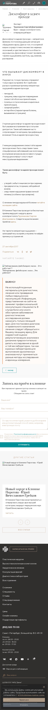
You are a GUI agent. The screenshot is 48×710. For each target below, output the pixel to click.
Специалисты (8, 592)
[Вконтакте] (4, 659)
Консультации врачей (12, 572)
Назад (11, 370)
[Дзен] (28, 659)
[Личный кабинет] (38, 3)
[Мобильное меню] (44, 3)
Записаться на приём (23, 549)
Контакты (7, 604)
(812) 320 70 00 (10, 627)
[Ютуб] (22, 659)
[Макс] (16, 659)
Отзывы (5, 596)
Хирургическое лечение (13, 568)
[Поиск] (28, 3)
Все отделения (9, 580)
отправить (24, 445)
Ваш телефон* (7, 409)
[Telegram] (26, 251)
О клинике (15, 9)
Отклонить (24, 705)
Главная (5, 9)
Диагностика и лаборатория (15, 576)
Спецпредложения (11, 600)
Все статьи (24, 530)
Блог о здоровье (28, 9)
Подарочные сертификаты (14, 620)
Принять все (24, 700)
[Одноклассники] (22, 251)
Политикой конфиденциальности (25, 434)
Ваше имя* (5, 400)
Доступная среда (9, 665)
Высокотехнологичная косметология (19, 563)
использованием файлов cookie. (31, 695)
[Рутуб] (34, 659)
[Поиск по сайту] (3, 675)
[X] (30, 251)
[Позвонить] (33, 3)
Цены (4, 611)
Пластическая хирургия (13, 559)
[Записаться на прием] (23, 3)
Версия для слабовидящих (17, 669)
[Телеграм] (10, 659)
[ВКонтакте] (17, 251)
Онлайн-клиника (9, 615)
